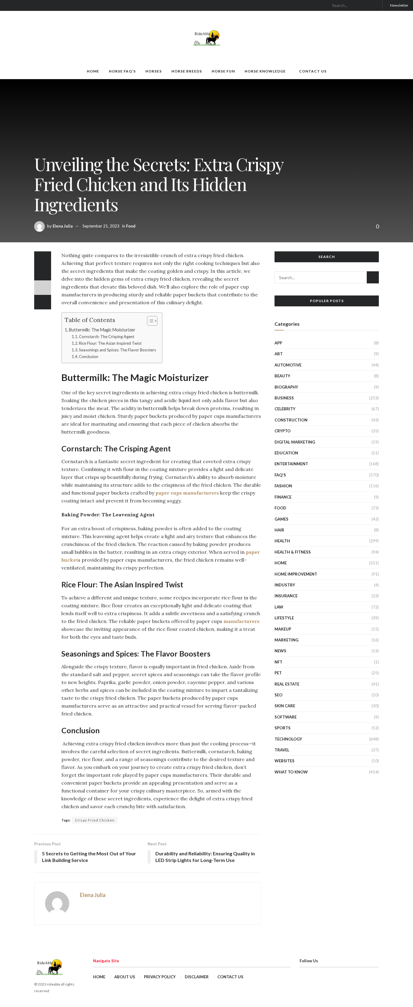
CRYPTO (283, 430)
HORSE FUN (223, 71)
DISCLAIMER (197, 976)
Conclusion (88, 356)
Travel (282, 749)
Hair (279, 530)
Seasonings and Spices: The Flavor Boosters (117, 349)
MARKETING (286, 639)
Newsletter (398, 5)
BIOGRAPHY (286, 387)
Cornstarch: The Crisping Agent (106, 336)
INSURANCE (286, 595)
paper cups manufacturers (187, 493)
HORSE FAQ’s (122, 71)
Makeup (283, 629)
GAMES (281, 519)
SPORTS (283, 727)
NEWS (280, 650)
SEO (278, 694)
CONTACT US (313, 71)
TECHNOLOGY (288, 739)
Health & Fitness (293, 552)
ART (279, 353)
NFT (278, 662)
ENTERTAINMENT (291, 463)
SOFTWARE (286, 717)
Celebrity (285, 408)
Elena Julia (63, 226)
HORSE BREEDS (186, 71)
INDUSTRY (285, 585)
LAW (279, 607)
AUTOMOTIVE (288, 365)
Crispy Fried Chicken (95, 820)
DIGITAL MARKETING (295, 442)
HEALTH (282, 540)
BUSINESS (284, 397)
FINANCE (283, 497)
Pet (278, 672)
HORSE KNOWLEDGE (265, 71)
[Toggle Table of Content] (149, 321)
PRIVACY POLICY (160, 976)
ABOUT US (124, 976)
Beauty (282, 375)
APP (278, 343)
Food (130, 226)
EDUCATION (286, 452)
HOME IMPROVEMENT (296, 574)
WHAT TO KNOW (291, 772)
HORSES (153, 71)
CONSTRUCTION (291, 420)
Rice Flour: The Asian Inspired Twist (110, 343)
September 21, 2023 (101, 226)
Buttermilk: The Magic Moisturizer (102, 329)
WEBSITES (284, 760)
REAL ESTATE (287, 684)
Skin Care (285, 705)
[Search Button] (375, 5)
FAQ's (280, 475)
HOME (93, 71)
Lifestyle (284, 617)
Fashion (283, 485)
